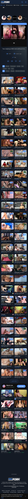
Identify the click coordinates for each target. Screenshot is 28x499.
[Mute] (3, 27)
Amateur (7, 71)
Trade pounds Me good (19, 95)
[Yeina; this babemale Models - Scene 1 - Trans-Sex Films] (20, 81)
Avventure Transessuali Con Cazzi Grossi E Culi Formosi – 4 (19, 293)
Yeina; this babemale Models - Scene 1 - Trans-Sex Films (19, 84)
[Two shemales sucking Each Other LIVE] (20, 238)
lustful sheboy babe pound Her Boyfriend (6, 220)
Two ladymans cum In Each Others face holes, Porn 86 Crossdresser (6, 356)
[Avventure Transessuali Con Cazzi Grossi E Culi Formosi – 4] (20, 290)
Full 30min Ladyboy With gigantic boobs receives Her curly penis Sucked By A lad (6, 178)
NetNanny (22, 486)
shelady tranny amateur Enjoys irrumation (19, 147)
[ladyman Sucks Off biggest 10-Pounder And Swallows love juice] (20, 374)
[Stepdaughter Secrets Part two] (20, 269)
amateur (5, 68)
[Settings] (25, 27)
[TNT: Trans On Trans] (7, 92)
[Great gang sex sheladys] (20, 165)
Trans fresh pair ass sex (19, 157)
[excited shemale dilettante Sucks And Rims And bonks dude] (7, 123)
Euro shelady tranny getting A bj (19, 188)
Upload (19, 492)
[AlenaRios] (7, 395)
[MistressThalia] (7, 405)
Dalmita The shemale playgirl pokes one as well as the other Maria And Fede (6, 251)
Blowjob (12, 71)
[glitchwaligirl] (7, 259)
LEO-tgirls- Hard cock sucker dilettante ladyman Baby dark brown (19, 314)
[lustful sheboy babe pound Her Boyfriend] (7, 217)
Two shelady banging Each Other (6, 241)
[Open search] (22, 2)
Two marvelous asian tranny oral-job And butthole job (6, 366)
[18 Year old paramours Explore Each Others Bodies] (20, 113)
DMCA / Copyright (6, 490)
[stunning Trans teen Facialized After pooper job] (7, 113)
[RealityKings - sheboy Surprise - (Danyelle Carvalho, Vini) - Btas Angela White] (7, 144)
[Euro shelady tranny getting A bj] (20, 186)
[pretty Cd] (7, 332)
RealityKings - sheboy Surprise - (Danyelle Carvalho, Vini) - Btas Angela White (6, 147)
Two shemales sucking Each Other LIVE (19, 241)
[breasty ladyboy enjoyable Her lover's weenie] (7, 165)
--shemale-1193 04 (18, 345)
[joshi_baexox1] (7, 427)
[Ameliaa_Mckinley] (7, 154)
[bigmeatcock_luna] (20, 405)
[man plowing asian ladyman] (7, 321)
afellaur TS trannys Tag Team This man (19, 136)
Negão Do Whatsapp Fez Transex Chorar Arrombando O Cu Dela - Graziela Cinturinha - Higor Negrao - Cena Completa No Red (6, 209)
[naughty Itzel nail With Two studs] (7, 196)
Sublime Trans (17, 356)
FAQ (23, 492)
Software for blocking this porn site (11, 486)
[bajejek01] (7, 133)
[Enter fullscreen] (25, 37)
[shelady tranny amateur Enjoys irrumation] (20, 144)
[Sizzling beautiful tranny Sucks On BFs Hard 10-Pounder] (20, 301)
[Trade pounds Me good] (20, 92)
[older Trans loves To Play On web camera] (20, 321)
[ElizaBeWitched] (20, 416)
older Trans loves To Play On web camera (19, 324)
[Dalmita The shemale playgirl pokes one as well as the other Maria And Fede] (7, 248)
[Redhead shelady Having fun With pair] (7, 280)
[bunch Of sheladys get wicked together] (7, 227)
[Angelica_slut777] (20, 395)
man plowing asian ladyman (6, 324)
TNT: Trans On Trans (5, 95)
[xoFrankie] (7, 311)
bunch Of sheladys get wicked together (6, 230)
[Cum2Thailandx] (20, 363)
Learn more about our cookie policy (20, 484)
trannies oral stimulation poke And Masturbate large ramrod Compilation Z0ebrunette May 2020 (6, 84)
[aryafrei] (7, 102)
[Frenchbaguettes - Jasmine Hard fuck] (20, 217)
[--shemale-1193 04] (20, 342)
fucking (18, 66)
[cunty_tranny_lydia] (20, 427)
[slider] (14, 38)
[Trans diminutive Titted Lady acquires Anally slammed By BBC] (7, 269)
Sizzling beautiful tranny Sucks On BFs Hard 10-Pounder (19, 303)
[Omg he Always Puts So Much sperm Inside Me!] (7, 301)
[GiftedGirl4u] (20, 448)
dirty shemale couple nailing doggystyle (6, 188)
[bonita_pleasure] (7, 416)
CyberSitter (14, 487)
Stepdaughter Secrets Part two (19, 272)
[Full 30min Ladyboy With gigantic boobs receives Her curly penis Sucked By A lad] (7, 175)
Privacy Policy (13, 492)
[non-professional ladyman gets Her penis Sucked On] (20, 123)
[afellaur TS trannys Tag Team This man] (20, 133)
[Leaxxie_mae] (20, 332)
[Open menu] (25, 2)
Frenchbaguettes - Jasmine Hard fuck (19, 220)
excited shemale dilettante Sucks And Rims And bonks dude (6, 126)
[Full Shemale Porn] (5, 2)
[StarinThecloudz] (20, 437)
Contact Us (13, 490)
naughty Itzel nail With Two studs (6, 199)
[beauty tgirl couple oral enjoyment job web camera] (7, 342)
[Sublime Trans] (20, 353)
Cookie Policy (6, 492)
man (22, 66)
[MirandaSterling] (20, 175)
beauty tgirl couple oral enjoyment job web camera (6, 345)
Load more (14, 381)
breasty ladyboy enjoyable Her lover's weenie (6, 168)
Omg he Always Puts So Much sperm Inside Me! (6, 303)
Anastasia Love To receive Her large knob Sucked (19, 251)
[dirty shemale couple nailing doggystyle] (7, 186)
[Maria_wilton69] (7, 437)
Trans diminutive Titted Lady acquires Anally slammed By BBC (6, 272)
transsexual (12, 66)
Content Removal (21, 490)
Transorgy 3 (16, 105)
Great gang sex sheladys (19, 168)
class (12, 68)
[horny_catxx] (7, 448)
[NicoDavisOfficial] (7, 290)
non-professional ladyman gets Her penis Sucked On (19, 126)
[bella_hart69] (20, 206)
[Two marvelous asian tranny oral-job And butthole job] (7, 363)
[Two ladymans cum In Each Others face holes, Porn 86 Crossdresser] (7, 353)
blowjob (7, 66)
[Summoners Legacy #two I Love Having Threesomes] (7, 374)
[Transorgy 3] (20, 102)
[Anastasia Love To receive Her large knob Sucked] (20, 248)
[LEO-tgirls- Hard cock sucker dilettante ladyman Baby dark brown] (20, 311)
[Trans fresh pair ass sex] (20, 154)
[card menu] (13, 85)
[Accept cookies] (25, 496)
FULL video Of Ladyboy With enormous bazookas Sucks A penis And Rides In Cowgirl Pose (19, 199)
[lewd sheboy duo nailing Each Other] (20, 280)
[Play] (14, 32)
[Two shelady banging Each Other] (7, 238)
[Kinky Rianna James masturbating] (20, 259)
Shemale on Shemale (20, 71)
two (9, 68)
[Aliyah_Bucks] (20, 227)
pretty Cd (3, 335)
